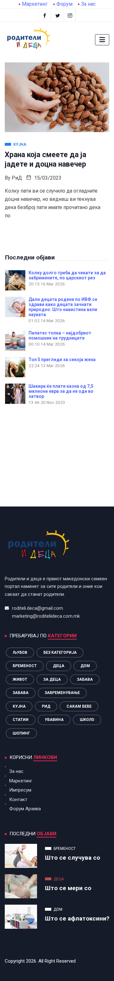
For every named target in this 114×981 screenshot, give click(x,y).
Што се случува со (72, 857)
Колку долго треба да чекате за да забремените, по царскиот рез (67, 275)
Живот (20, 679)
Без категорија (60, 652)
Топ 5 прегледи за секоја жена (62, 359)
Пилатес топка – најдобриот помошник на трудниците (59, 335)
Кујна (19, 706)
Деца (58, 666)
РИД (46, 706)
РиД (17, 178)
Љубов (20, 652)
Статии (20, 719)
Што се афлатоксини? (77, 918)
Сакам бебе (79, 706)
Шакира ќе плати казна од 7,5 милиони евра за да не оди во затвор (60, 391)
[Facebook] (44, 15)
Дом (85, 666)
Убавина (54, 719)
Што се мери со (68, 888)
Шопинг (21, 733)
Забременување (62, 693)
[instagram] (70, 15)
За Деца (52, 679)
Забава (85, 679)
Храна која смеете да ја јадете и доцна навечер (45, 159)
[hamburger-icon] (102, 39)
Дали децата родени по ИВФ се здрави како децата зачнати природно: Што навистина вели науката (62, 307)
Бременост (25, 666)
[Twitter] (57, 15)
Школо (87, 719)
